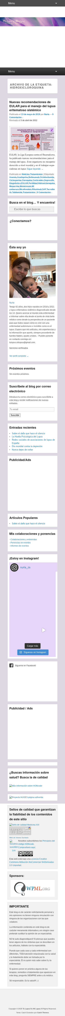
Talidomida (17, 192)
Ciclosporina (15, 180)
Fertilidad (33, 183)
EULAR (24, 183)
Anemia (13, 177)
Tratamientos (36, 174)
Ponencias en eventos (20, 542)
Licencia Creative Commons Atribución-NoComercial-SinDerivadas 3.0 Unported (31, 862)
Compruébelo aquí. (27, 847)
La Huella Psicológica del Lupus (27, 436)
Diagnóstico (15, 183)
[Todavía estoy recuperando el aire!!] (43, 630)
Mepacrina (14, 186)
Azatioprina (22, 177)
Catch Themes (43, 1012)
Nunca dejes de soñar (22, 449)
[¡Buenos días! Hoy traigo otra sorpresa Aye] (43, 607)
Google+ (27, 228)
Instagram (20, 235)
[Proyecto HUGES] (26, 797)
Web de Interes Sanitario (18, 838)
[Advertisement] (32, 485)
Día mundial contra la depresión (27, 446)
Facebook (12, 228)
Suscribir (15, 415)
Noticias (26, 174)
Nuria (46, 114)
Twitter (20, 228)
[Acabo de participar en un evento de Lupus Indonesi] (43, 585)
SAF (44, 189)
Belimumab (33, 177)
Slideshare (12, 235)
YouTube (49, 228)
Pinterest (42, 228)
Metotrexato (25, 186)
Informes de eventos (19, 546)
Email (27, 235)
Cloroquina (27, 180)
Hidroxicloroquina (46, 183)
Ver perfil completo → (19, 356)
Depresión (49, 180)
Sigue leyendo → (35, 169)
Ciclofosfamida (47, 177)
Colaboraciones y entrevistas (23, 539)
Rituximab (37, 189)
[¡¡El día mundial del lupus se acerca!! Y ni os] (21, 630)
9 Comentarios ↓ (44, 192)
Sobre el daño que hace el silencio (28, 433)
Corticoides (38, 180)
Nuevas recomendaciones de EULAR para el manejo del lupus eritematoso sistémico (32, 106)
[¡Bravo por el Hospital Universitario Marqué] (21, 585)
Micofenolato (25, 189)
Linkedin (34, 228)
